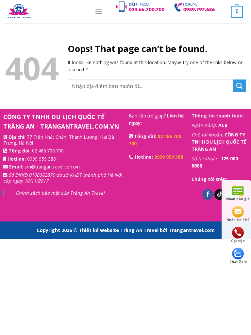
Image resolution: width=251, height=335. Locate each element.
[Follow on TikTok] (219, 194)
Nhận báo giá (238, 199)
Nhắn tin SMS (237, 220)
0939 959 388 (41, 159)
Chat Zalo (238, 261)
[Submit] (239, 85)
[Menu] (99, 12)
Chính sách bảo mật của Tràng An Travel (60, 193)
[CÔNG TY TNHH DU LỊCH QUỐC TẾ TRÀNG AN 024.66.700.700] (45, 11)
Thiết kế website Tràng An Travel (119, 230)
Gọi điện (238, 240)
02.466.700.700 (48, 151)
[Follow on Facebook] (207, 194)
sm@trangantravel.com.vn (52, 167)
